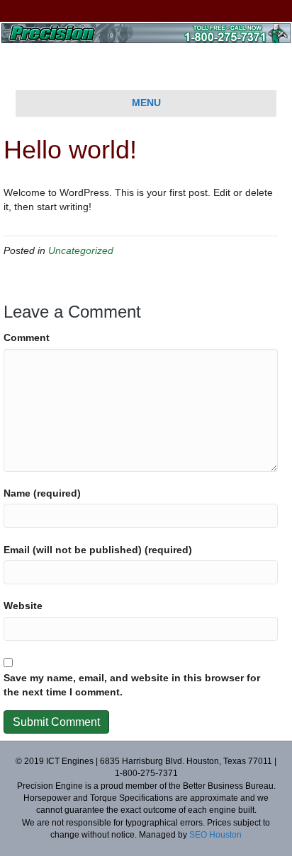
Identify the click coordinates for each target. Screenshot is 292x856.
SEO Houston (215, 835)
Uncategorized (80, 250)
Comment (27, 337)
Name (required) (42, 493)
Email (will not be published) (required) (98, 549)
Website (23, 605)
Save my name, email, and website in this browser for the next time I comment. (132, 685)
